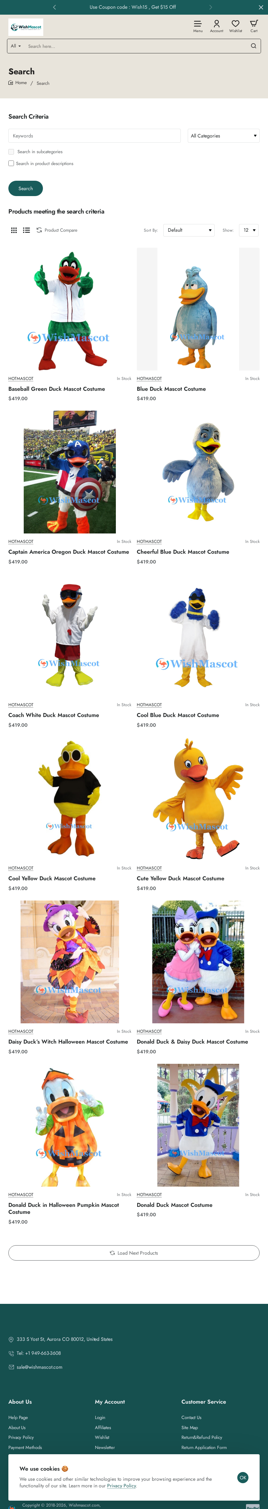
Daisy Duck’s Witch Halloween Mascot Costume (68, 1042)
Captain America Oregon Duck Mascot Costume (68, 552)
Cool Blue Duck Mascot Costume (178, 715)
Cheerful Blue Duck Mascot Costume (183, 552)
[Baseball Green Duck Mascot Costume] (69, 309)
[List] (26, 230)
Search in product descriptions (44, 163)
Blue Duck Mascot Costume (171, 389)
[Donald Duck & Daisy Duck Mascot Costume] (198, 962)
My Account (110, 1402)
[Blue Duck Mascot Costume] (198, 309)
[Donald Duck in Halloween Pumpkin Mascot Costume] (69, 1125)
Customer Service (203, 1402)
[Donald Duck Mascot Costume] (198, 1125)
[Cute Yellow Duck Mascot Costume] (198, 798)
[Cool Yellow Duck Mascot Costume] (69, 798)
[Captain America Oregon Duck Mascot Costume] (69, 472)
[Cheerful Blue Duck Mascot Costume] (198, 472)
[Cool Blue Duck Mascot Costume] (198, 635)
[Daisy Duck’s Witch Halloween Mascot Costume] (69, 962)
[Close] (261, 7)
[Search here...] (254, 46)
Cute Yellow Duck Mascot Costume (180, 878)
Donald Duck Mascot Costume (175, 1205)
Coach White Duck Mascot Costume (53, 715)
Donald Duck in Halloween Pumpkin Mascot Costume (63, 1209)
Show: (228, 230)
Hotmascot (21, 378)
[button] (54, 6)
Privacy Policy (121, 1485)
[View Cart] (254, 26)
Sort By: (151, 230)
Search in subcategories (39, 152)
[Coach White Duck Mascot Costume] (69, 635)
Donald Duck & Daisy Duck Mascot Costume (192, 1042)
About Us (20, 1402)
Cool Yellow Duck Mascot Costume (52, 878)
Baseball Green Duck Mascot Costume (56, 389)
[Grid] (14, 230)
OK (243, 1477)
